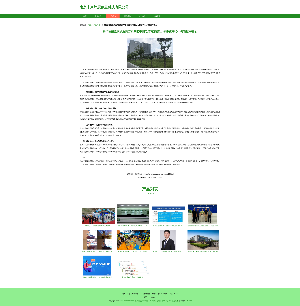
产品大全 (112, 16)
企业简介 (98, 16)
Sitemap (189, 301)
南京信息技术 (140, 301)
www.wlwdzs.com (128, 301)
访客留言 (157, 16)
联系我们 (127, 16)
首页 (84, 16)
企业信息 (142, 16)
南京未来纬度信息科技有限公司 (104, 7)
